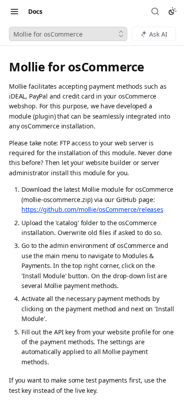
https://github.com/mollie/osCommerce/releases (92, 209)
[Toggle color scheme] (172, 11)
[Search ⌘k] (156, 11)
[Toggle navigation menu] (14, 11)
